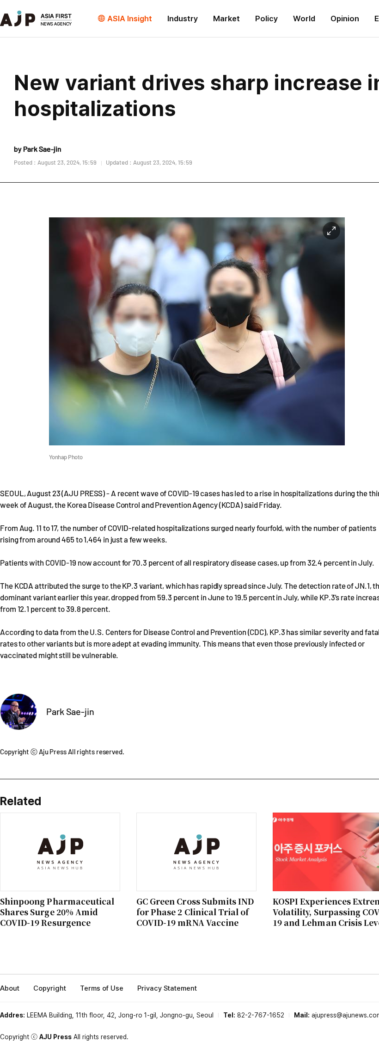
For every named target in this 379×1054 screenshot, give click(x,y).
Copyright (49, 988)
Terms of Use (101, 988)
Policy (266, 18)
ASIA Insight (129, 18)
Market (226, 18)
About (9, 988)
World (304, 18)
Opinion (344, 18)
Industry (182, 18)
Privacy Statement (167, 988)
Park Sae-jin (70, 711)
